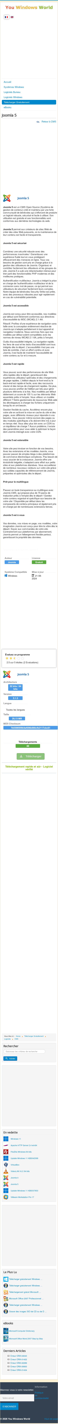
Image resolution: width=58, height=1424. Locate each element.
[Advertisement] (29, 48)
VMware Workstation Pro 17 (22, 1197)
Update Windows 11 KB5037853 (24, 1190)
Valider (12, 1058)
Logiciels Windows (13, 97)
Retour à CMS (48, 121)
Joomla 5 (14, 1184)
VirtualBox (15, 1164)
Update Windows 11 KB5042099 (24, 1158)
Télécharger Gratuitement (16, 102)
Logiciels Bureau (12, 92)
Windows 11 (16, 1138)
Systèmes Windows (14, 86)
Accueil (7, 81)
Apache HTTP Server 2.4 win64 (24, 1145)
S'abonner (9, 1406)
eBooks (7, 107)
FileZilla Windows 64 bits (21, 1151)
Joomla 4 (14, 1177)
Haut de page (51, 1418)
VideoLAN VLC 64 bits (20, 1171)
